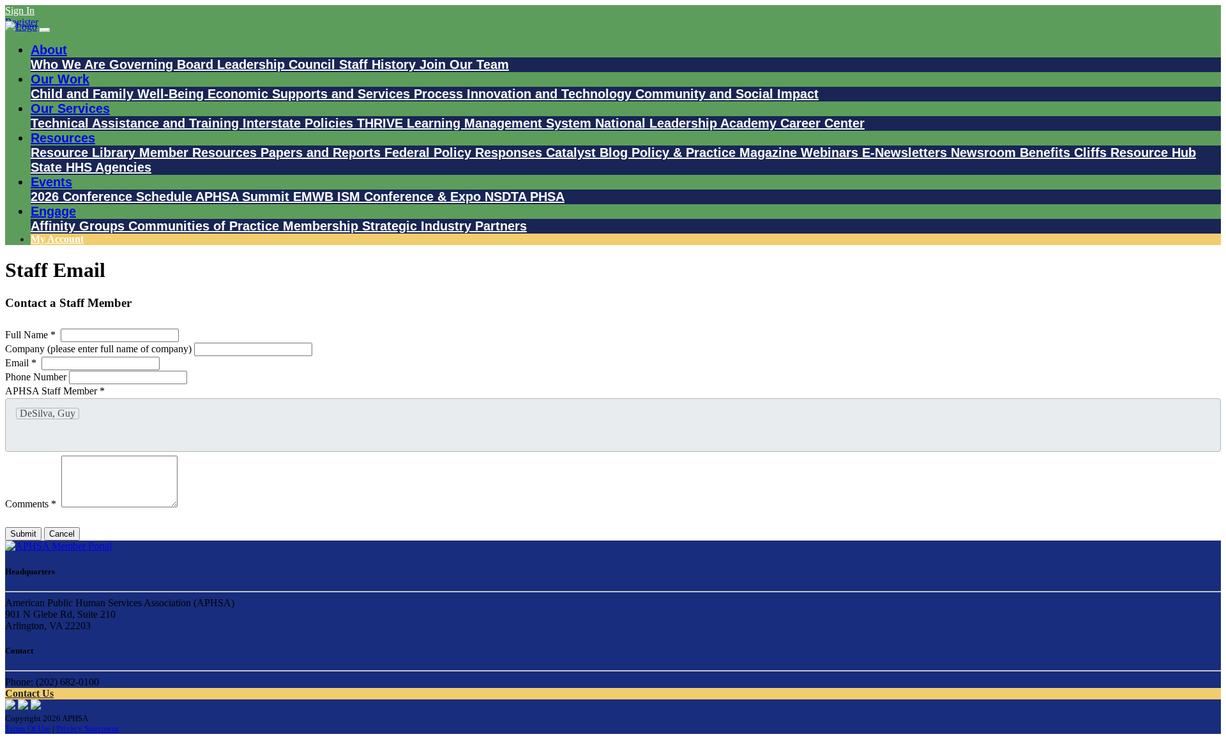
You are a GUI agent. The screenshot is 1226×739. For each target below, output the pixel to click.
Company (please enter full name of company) (99, 348)
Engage (53, 211)
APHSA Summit (244, 197)
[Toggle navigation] (45, 30)
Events (51, 182)
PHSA (547, 197)
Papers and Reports (322, 153)
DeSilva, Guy (47, 413)
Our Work (60, 79)
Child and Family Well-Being (119, 94)
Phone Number (37, 376)
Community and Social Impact (727, 94)
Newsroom (985, 153)
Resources (63, 138)
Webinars (831, 153)
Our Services (70, 108)
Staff (355, 64)
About (49, 50)
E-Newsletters (906, 153)
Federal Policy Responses (465, 153)
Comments (30, 503)
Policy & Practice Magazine (716, 153)
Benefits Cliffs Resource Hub (1108, 153)
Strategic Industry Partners (444, 226)
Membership (322, 226)
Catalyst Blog (589, 153)
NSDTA (507, 197)
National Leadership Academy (687, 123)
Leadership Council (278, 64)
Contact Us (29, 693)
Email (20, 362)
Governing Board (163, 64)
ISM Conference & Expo (411, 197)
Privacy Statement (87, 728)
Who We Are (70, 64)
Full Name (30, 334)
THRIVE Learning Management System (476, 123)
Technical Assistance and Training (137, 123)
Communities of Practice (205, 226)
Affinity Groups (79, 226)
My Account (57, 239)
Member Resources (200, 153)
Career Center (822, 123)
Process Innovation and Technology (524, 94)
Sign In (19, 10)
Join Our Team (464, 64)
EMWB (315, 197)
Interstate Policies (300, 123)
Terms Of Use (27, 728)
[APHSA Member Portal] (58, 546)
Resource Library (85, 153)
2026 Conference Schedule (113, 197)
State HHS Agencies (91, 167)
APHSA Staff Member (55, 390)
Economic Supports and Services (311, 94)
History (396, 64)
